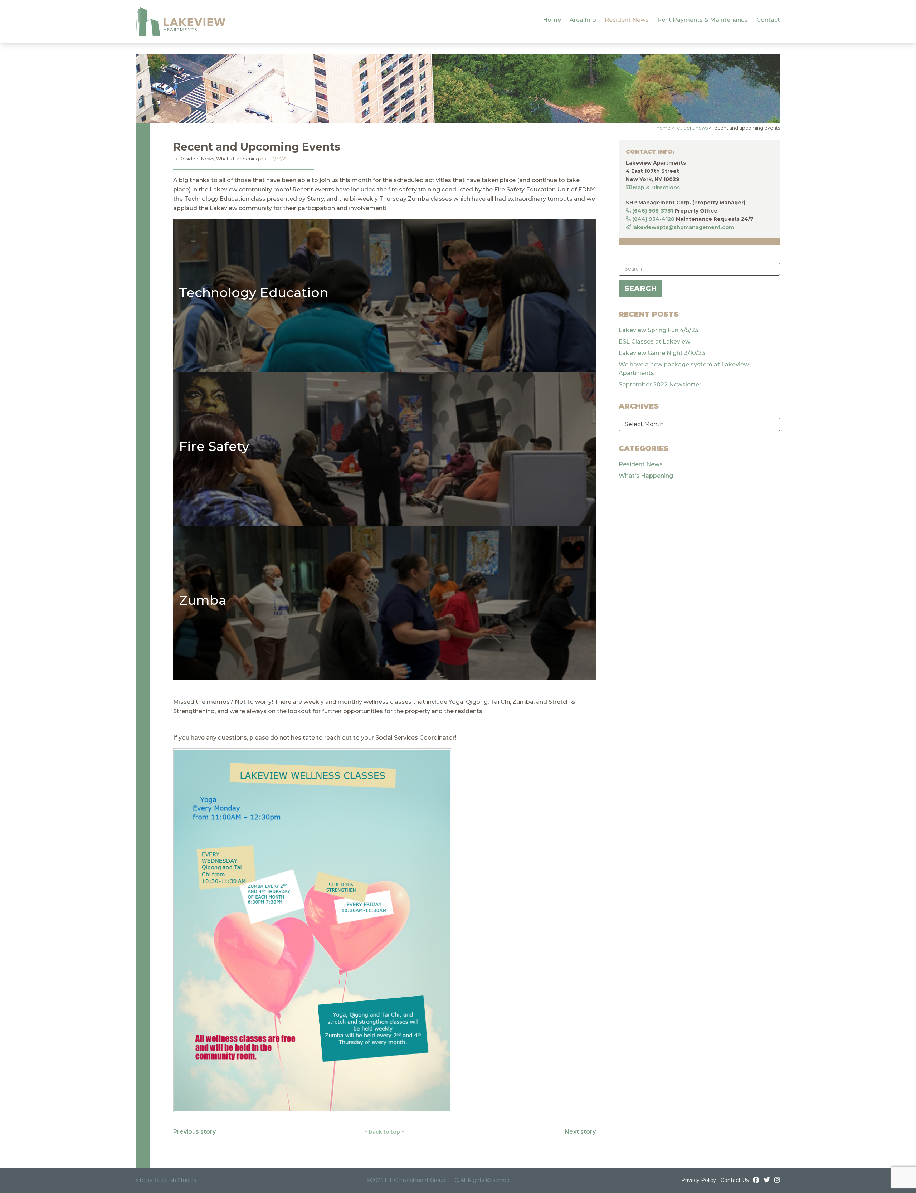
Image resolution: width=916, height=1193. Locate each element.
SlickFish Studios (175, 1180)
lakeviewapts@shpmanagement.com (683, 227)
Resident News (627, 19)
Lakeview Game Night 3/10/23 (662, 353)
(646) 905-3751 (652, 211)
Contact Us (735, 1180)
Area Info (583, 19)
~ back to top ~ (384, 1132)
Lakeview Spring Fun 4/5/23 (658, 330)
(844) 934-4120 (653, 219)
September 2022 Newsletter (660, 384)
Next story (580, 1131)
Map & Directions (656, 187)
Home (552, 19)
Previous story (194, 1131)
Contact (768, 19)
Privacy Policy (698, 1180)
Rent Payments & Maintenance (702, 19)
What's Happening (237, 158)
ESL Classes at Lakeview (654, 341)
